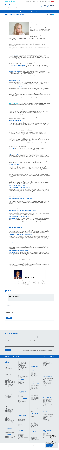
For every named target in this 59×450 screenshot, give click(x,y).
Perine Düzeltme (20, 383)
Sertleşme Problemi (46, 433)
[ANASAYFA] (6, 11)
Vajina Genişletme (20, 396)
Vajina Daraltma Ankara (8, 439)
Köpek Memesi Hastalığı (33, 436)
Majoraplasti (19, 400)
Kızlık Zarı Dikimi (20, 424)
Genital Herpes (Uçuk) (46, 395)
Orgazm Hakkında (32, 417)
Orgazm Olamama (33, 423)
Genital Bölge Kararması (21, 418)
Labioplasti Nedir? (7, 402)
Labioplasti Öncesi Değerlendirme (9, 412)
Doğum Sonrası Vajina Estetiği (9, 384)
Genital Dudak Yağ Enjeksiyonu (22, 406)
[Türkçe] (52, 1)
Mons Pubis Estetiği (20, 402)
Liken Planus (45, 374)
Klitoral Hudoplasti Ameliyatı (9, 431)
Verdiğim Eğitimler (38, 1)
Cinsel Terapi (32, 416)
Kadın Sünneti (7, 395)
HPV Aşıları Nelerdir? (46, 386)
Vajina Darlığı (19, 395)
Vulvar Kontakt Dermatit (46, 362)
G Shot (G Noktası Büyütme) (34, 426)
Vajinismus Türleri (32, 377)
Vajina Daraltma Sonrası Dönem (22, 367)
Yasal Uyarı (38, 446)
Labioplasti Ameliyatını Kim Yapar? (9, 420)
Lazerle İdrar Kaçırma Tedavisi (22, 388)
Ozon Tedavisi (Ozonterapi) (47, 406)
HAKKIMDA (27, 277)
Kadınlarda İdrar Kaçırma (21, 387)
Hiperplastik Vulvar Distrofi (34, 438)
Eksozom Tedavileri (46, 403)
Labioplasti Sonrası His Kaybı (9, 421)
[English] (53, 1)
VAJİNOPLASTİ (8, 434)
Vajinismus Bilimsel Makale (34, 380)
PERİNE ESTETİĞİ (21, 379)
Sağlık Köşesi (7, 365)
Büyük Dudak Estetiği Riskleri (22, 401)
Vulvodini (31, 411)
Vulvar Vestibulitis (32, 410)
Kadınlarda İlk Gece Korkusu (34, 375)
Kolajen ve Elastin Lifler (46, 400)
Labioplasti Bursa (7, 419)
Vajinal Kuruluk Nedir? (46, 419)
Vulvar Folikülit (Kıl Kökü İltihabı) (47, 363)
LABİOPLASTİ (7, 399)
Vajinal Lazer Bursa (20, 436)
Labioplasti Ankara (7, 417)
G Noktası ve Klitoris (33, 418)
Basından (46, 1)
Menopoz (51, 11)
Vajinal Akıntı (45, 390)
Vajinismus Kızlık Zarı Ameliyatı (34, 397)
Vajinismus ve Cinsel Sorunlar (34, 398)
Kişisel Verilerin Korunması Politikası (21, 445)
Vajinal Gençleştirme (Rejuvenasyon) (10, 381)
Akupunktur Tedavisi (33, 399)
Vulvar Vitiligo (45, 364)
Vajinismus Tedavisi (39, 11)
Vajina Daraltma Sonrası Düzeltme (22, 371)
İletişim (49, 1)
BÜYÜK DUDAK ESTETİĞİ (22, 398)
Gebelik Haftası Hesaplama (8, 368)
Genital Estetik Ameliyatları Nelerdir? (10, 375)
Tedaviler (33, 1)
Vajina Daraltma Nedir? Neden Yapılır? (10, 436)
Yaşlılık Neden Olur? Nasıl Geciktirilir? (48, 399)
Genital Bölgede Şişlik (46, 365)
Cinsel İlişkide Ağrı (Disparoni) (34, 405)
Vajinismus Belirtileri (33, 373)
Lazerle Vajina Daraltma (21, 433)
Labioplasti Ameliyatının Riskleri (9, 422)
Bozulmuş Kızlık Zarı (20, 427)
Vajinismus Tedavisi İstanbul (34, 388)
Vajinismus (32, 11)
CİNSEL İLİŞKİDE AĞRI (34, 404)
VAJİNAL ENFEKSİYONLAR (48, 389)
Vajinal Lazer (27, 11)
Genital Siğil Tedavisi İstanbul (47, 382)
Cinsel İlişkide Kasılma (33, 376)
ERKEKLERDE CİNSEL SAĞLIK (47, 431)
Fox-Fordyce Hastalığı (33, 437)
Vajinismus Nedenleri (33, 374)
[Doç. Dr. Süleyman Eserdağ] (18, 274)
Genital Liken (46, 11)
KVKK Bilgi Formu (29, 445)
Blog (30, 1)
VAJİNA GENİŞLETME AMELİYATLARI (22, 392)
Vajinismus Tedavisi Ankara (34, 389)
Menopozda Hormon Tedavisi (47, 421)
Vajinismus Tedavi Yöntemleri (34, 387)
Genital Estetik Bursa (8, 380)
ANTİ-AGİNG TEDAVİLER (48, 397)
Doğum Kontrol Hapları (46, 428)
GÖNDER (9, 317)
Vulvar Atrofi (45, 418)
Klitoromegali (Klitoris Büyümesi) (9, 432)
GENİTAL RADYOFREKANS (35, 361)
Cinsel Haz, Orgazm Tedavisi (34, 425)
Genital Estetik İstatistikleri (8, 391)
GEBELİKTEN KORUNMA (48, 424)
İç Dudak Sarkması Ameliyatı (9, 409)
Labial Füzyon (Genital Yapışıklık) (34, 439)
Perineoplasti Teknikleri (21, 382)
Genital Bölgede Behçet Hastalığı (47, 361)
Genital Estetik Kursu (8, 397)
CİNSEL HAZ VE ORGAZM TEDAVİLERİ (35, 414)
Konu (30, 339)
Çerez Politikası (49, 446)
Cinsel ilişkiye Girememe (33, 381)
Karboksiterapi (32, 368)
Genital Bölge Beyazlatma (21, 419)
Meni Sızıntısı (45, 438)
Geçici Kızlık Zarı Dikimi (21, 426)
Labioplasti (17, 11)
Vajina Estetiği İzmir (7, 379)
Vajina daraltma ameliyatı (13, 103)
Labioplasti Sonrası (7, 413)
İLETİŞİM (32, 277)
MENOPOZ (45, 411)
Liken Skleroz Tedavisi (46, 370)
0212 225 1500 (7, 1)
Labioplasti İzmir (7, 418)
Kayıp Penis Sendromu (21, 375)
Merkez (6, 339)
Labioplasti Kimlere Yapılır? (8, 411)
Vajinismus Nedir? (32, 372)
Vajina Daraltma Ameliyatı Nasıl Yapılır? (10, 437)
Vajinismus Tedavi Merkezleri (34, 394)
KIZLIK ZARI (20, 422)
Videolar (43, 1)
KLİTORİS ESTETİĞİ (8, 428)
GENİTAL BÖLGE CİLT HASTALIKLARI (34, 431)
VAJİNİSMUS (32, 370)
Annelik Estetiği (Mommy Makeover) (10, 394)
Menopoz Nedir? (45, 413)
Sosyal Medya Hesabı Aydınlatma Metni (37, 445)
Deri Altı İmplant (45, 425)
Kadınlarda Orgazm (33, 422)
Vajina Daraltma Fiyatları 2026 (22, 362)
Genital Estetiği (11, 11)
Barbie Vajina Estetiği (8, 403)
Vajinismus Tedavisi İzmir (33, 390)
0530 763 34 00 (16, 1)
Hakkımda (27, 1)
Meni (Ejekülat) (45, 435)
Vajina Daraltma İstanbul (8, 438)
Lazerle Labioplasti (20, 435)
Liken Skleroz (45, 369)
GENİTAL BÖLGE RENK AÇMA (22, 416)
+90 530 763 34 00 (39, 356)
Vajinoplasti (22, 11)
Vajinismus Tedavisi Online (34, 401)
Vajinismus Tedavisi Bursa (34, 391)
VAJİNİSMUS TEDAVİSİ (34, 383)
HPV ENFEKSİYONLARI (47, 376)
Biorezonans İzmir (33, 400)
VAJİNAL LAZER (21, 430)
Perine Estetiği (20, 381)
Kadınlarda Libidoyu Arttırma (34, 427)
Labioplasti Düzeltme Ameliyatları (9, 410)
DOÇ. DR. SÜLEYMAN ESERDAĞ (12, 356)
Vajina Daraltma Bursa (21, 361)
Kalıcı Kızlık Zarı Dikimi (21, 425)
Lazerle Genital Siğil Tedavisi (47, 383)
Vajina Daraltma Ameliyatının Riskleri (23, 370)
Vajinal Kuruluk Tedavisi (46, 420)
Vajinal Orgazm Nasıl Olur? (34, 424)
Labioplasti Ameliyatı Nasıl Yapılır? (9, 408)
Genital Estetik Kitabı (8, 396)
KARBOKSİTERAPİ (34, 366)
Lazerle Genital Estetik (21, 434)
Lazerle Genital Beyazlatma (21, 420)
